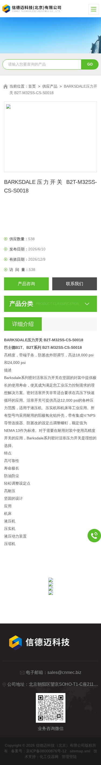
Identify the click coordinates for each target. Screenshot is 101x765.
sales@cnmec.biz (64, 672)
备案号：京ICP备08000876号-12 (39, 751)
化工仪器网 (49, 756)
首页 (32, 86)
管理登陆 (69, 756)
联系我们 (74, 283)
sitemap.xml (80, 751)
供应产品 (49, 86)
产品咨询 (26, 283)
